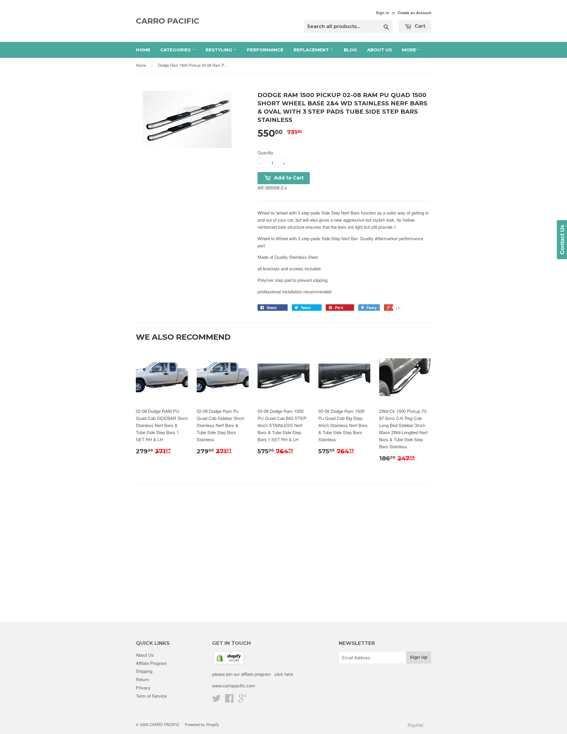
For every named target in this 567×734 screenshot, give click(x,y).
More (409, 50)
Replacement (312, 50)
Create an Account (414, 12)
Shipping (144, 671)
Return (142, 679)
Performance (265, 50)
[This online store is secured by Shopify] (229, 662)
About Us (379, 50)
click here (283, 674)
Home (143, 50)
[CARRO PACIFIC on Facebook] (229, 700)
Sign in (382, 12)
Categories (176, 50)
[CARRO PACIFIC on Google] (242, 700)
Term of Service (151, 696)
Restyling (219, 50)
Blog (350, 50)
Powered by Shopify (202, 724)
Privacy (143, 687)
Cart (419, 26)
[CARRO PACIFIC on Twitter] (216, 700)
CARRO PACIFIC (167, 21)
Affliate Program (151, 663)
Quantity (265, 153)
